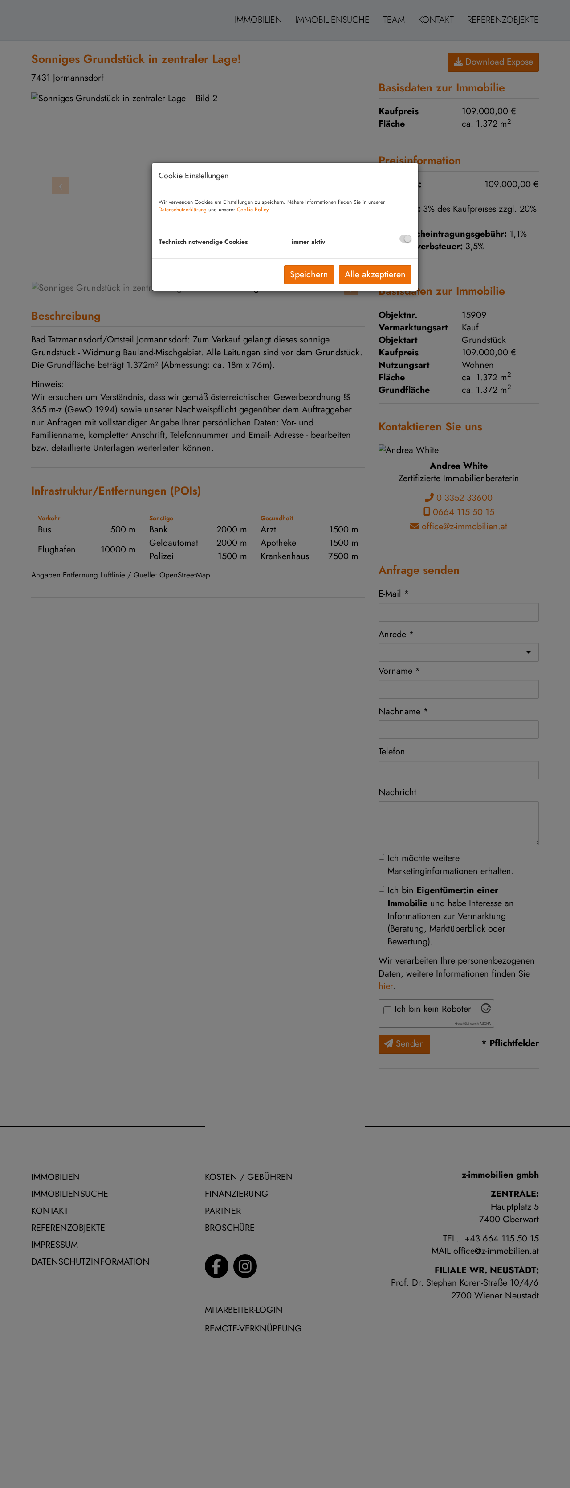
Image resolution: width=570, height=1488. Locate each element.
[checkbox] (405, 239)
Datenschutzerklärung (183, 210)
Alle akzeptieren (375, 274)
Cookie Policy (252, 210)
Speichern (309, 274)
